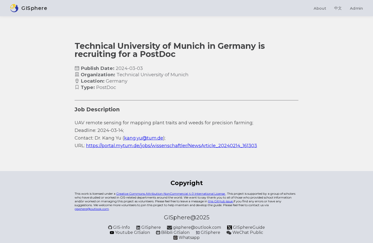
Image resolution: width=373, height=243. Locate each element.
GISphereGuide (248, 227)
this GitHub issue (220, 201)
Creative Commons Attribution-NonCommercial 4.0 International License (171, 193)
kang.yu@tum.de (143, 138)
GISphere (151, 227)
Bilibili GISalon (175, 232)
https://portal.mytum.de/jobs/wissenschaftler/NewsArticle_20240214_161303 (171, 145)
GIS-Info (121, 227)
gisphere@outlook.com (92, 209)
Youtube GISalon (132, 232)
